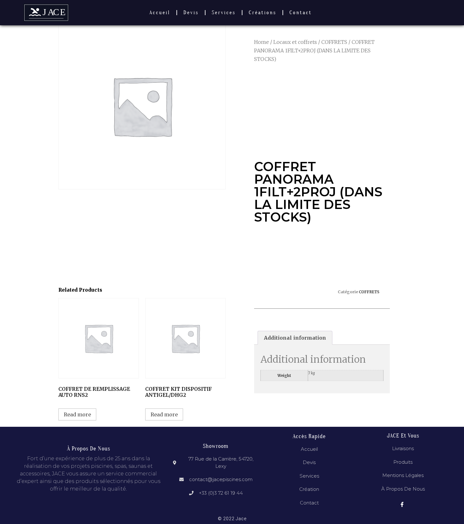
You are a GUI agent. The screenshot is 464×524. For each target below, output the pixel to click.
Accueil (159, 12)
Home (261, 42)
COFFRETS (334, 42)
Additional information (295, 338)
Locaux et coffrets (295, 42)
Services (223, 12)
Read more (77, 414)
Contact (300, 12)
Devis (191, 12)
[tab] (295, 338)
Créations (262, 12)
